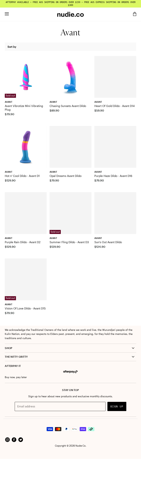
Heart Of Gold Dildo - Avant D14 (114, 106)
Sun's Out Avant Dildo (108, 242)
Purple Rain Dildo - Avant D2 (22, 242)
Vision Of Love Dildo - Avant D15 (25, 308)
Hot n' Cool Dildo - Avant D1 (22, 175)
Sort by (12, 46)
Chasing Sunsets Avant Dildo (68, 106)
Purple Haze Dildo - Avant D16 (113, 175)
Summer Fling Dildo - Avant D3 (69, 242)
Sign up (116, 406)
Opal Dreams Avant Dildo (66, 175)
